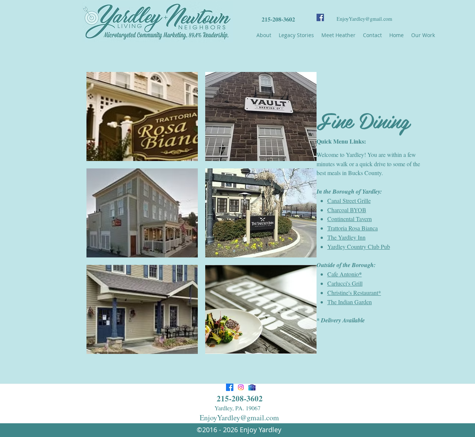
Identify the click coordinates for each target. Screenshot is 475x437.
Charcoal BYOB (346, 210)
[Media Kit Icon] (252, 387)
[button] (142, 116)
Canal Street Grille (349, 200)
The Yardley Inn (346, 237)
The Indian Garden (349, 302)
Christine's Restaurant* (354, 292)
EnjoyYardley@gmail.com (364, 18)
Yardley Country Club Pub (358, 246)
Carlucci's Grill (345, 283)
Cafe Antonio (344, 274)
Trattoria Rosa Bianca (352, 228)
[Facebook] (320, 17)
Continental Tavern (349, 219)
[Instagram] (241, 387)
